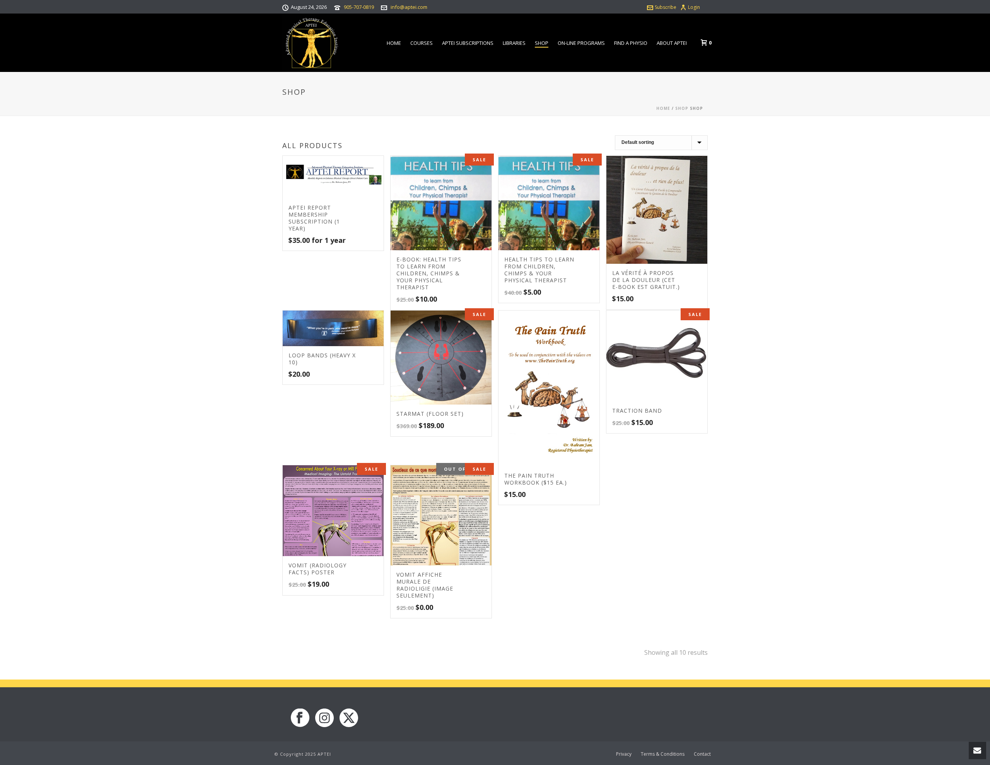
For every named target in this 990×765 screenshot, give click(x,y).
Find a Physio (630, 42)
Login (694, 7)
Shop (541, 42)
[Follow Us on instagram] (324, 718)
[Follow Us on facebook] (300, 718)
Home (394, 42)
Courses (421, 42)
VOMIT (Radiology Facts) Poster (317, 569)
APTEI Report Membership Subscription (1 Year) (314, 218)
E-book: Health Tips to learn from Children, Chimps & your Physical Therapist (428, 273)
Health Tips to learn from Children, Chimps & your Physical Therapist (539, 270)
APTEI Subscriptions (467, 42)
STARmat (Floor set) (430, 413)
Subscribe (665, 7)
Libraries (514, 42)
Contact (702, 754)
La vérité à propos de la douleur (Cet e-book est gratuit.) (646, 279)
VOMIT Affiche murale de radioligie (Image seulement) (424, 585)
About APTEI (672, 42)
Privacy (624, 754)
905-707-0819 (359, 6)
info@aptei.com (409, 6)
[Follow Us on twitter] (349, 718)
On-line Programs (581, 42)
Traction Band (637, 410)
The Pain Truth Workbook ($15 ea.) (535, 479)
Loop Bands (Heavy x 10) (322, 359)
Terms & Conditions (662, 754)
